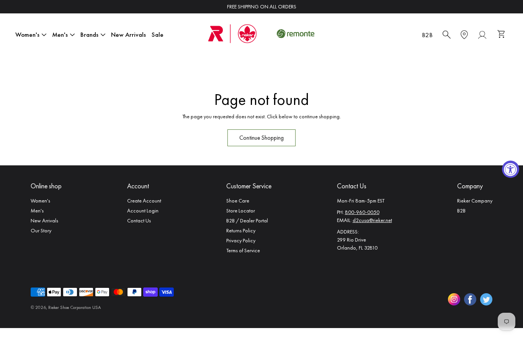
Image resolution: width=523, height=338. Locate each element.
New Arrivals (128, 34)
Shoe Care (237, 200)
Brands (89, 34)
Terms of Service (243, 250)
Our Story (41, 230)
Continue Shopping (261, 138)
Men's (60, 34)
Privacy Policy (240, 240)
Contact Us (139, 220)
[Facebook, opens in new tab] (470, 299)
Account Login (143, 210)
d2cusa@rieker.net (372, 220)
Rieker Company (474, 200)
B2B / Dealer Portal (247, 220)
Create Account (144, 200)
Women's (27, 34)
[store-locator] (464, 35)
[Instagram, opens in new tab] (454, 299)
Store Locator (240, 210)
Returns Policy (240, 230)
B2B (427, 35)
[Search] (447, 35)
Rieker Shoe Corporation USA (74, 307)
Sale (157, 34)
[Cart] (502, 35)
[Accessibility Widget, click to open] (510, 169)
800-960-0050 (362, 212)
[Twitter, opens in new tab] (486, 299)
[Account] (482, 35)
